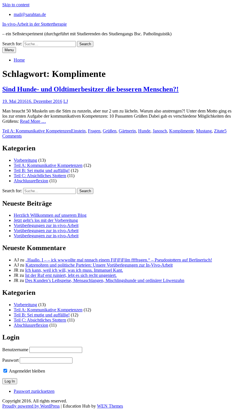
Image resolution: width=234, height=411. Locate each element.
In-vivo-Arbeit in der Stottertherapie (34, 24)
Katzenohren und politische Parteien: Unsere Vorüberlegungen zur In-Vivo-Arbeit (99, 265)
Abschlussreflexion (31, 180)
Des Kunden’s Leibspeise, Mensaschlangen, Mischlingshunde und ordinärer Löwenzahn (104, 280)
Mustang (204, 130)
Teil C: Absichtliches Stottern (40, 175)
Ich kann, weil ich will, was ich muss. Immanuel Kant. (74, 270)
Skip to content (15, 4)
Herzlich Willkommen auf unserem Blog (50, 215)
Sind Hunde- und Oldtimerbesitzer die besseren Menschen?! (90, 89)
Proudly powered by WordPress (31, 406)
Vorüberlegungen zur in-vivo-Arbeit (46, 225)
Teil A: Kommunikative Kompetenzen (36, 130)
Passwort (10, 360)
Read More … (33, 121)
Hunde (144, 130)
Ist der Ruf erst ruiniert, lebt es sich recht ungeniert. (71, 275)
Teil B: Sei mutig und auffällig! (42, 170)
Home (19, 60)
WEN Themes (110, 406)
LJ (65, 101)
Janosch (160, 130)
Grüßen (109, 130)
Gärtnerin (127, 130)
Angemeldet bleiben (26, 371)
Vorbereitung (25, 160)
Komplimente (181, 130)
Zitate (219, 130)
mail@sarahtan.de (30, 14)
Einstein (78, 130)
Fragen (94, 130)
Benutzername (15, 349)
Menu (9, 50)
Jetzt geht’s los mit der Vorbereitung (46, 220)
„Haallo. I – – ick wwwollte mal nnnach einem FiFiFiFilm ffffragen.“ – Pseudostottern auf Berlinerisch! (118, 259)
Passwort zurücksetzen (34, 391)
